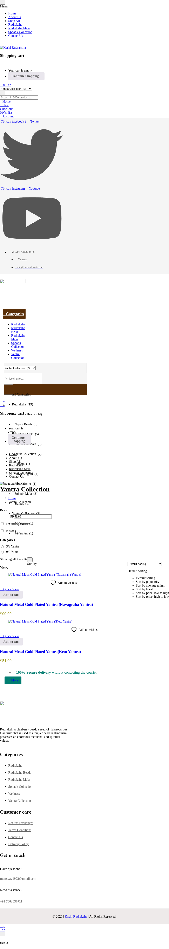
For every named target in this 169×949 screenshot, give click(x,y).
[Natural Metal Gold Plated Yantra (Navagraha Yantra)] (44, 574)
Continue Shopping (25, 76)
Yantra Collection (19, 800)
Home (12, 498)
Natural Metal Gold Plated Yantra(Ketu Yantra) (40, 651)
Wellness (14, 793)
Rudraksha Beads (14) (27, 414)
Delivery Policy (18, 844)
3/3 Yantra (12, 546)
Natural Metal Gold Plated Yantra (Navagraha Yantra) (46, 604)
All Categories (21, 394)
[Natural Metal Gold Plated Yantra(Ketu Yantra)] (40, 621)
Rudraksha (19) (22, 404)
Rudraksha (15, 765)
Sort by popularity (147, 581)
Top (2, 926)
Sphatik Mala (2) (24, 493)
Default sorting (145, 578)
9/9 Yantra (12, 551)
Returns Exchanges (20, 823)
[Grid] (13, 567)
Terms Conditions (19, 830)
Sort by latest (144, 589)
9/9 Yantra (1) (22, 533)
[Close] (1, 63)
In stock (11, 531)
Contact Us (15, 837)
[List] (10, 567)
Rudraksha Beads (19, 772)
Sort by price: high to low (152, 596)
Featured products (17, 524)
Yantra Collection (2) (26, 513)
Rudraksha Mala (19, 779)
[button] (148, 580)
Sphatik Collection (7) (26, 454)
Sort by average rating (150, 585)
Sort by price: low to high (152, 593)
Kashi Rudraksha (76, 916)
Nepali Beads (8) (24, 424)
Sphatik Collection (20, 786)
